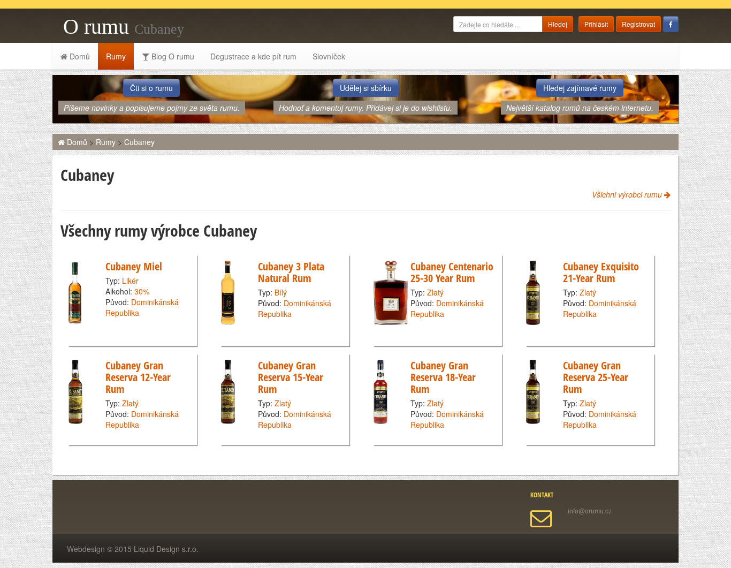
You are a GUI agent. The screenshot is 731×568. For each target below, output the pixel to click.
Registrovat (638, 23)
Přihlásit (596, 23)
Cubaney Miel (133, 266)
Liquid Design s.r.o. (166, 548)
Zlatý (435, 292)
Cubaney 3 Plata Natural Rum (291, 272)
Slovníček (329, 56)
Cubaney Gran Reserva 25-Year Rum (595, 377)
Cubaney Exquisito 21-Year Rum (601, 272)
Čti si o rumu (151, 87)
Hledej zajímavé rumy (579, 87)
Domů (78, 56)
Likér (130, 280)
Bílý (281, 292)
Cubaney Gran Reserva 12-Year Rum (138, 377)
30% (141, 291)
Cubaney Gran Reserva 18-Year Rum (443, 377)
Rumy (116, 56)
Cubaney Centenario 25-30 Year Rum (451, 272)
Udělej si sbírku (366, 87)
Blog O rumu (171, 56)
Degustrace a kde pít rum (253, 56)
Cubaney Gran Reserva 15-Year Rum (290, 377)
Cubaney (139, 142)
